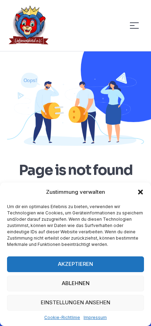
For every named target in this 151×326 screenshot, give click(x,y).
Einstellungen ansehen (75, 302)
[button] (140, 192)
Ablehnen (76, 283)
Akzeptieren (75, 264)
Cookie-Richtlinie (62, 317)
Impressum (95, 317)
